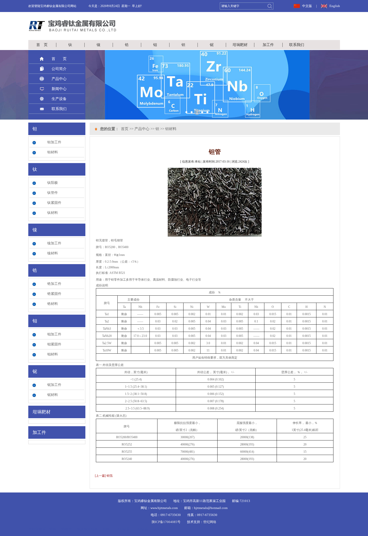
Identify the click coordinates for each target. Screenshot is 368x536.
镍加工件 (54, 243)
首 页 (42, 45)
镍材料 (52, 253)
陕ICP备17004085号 (166, 522)
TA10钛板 (122, 529)
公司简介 (59, 69)
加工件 (268, 45)
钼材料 (52, 354)
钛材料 (52, 213)
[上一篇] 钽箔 (104, 475)
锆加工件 (54, 284)
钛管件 (52, 193)
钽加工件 (54, 142)
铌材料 (52, 395)
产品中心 (59, 79)
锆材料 (52, 304)
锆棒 (52, 529)
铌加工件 (54, 385)
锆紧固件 (54, 294)
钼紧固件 (54, 344)
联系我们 (296, 45)
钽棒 (106, 529)
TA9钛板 (141, 529)
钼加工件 (54, 334)
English (334, 6)
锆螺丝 (66, 529)
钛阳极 (52, 183)
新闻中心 (59, 89)
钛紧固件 (54, 203)
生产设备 (59, 99)
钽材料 (52, 152)
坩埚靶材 (240, 45)
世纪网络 (209, 522)
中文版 (307, 6)
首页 (124, 129)
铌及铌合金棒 (87, 529)
